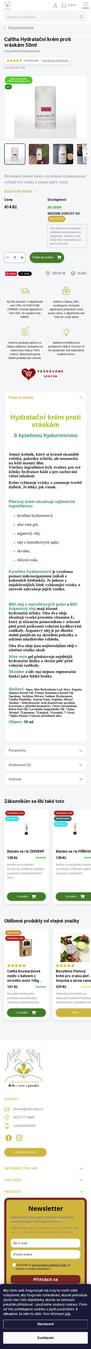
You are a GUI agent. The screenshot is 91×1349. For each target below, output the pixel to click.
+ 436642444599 (24, 1126)
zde (67, 1314)
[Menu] (85, 5)
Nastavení (45, 1324)
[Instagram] (18, 1137)
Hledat (81, 17)
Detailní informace (18, 191)
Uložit (13, 273)
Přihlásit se (45, 1279)
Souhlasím (45, 1338)
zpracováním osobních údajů (49, 1265)
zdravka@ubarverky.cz (28, 1109)
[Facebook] (8, 1137)
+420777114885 (24, 1117)
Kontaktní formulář (25, 1152)
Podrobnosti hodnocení (55, 60)
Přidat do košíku (43, 257)
